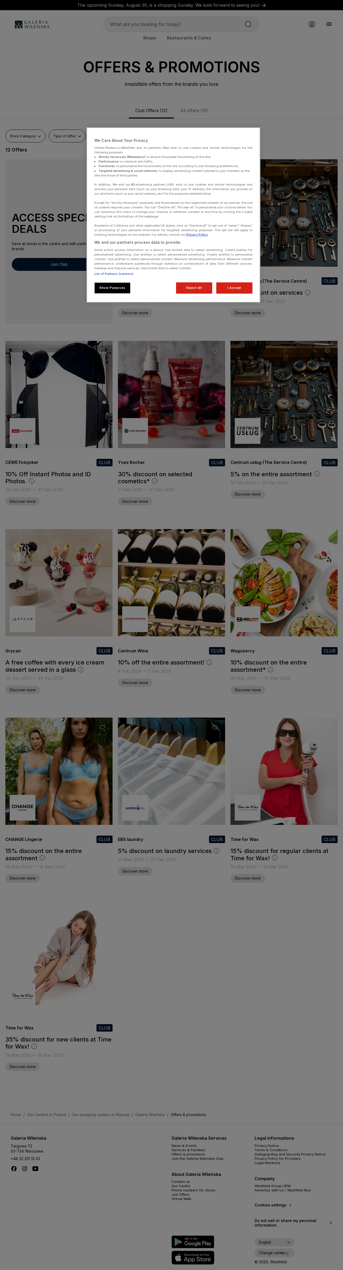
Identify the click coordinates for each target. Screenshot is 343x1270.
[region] (173, 215)
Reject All (194, 288)
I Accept (234, 288)
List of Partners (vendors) (113, 274)
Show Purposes (112, 288)
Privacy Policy (196, 235)
